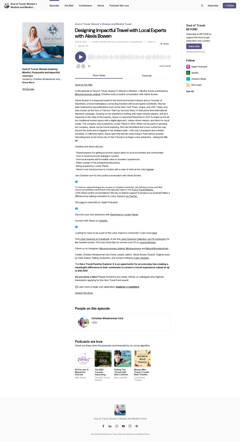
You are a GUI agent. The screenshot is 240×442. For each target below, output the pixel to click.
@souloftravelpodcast (157, 248)
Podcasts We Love (119, 5)
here (82, 202)
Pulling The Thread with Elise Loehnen (121, 372)
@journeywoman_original (87, 94)
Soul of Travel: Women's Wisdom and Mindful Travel (24, 6)
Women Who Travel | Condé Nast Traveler (141, 372)
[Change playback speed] (89, 66)
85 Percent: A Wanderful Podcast (81, 372)
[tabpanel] (123, 190)
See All (190, 91)
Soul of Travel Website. (143, 189)
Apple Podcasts (199, 66)
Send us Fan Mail (83, 84)
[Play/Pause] (80, 57)
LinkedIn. (103, 220)
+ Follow (229, 5)
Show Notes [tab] (99, 75)
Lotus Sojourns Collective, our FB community (143, 239)
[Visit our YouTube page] (123, 426)
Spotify (195, 72)
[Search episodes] (202, 5)
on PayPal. (132, 196)
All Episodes (28, 89)
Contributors (85, 5)
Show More (28, 82)
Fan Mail (69, 5)
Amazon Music (198, 78)
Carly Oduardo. (141, 258)
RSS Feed (196, 85)
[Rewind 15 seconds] (78, 66)
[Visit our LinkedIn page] (110, 426)
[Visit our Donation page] (136, 426)
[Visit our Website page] (130, 426)
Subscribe (194, 46)
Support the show (84, 293)
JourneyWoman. (148, 242)
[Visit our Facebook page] (103, 426)
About (101, 5)
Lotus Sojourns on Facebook (94, 239)
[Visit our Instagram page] (116, 426)
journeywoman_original (113, 248)
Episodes (54, 5)
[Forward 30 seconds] (83, 66)
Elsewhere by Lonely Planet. (124, 214)
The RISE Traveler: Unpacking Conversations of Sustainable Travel (102, 375)
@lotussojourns (133, 248)
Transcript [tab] (147, 75)
